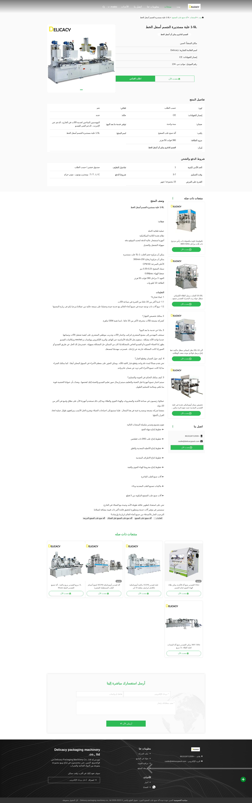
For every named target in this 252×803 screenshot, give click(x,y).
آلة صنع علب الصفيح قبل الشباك (119, 518)
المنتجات (193, 17)
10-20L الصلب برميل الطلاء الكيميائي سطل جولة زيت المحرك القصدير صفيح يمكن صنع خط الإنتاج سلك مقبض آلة (188, 298)
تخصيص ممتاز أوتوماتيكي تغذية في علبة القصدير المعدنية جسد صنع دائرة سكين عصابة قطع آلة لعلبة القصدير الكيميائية (187, 408)
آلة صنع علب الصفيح (180, 17)
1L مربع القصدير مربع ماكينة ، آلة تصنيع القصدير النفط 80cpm (66, 586)
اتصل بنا (138, 6)
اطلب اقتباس (135, 78)
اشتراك (91, 780)
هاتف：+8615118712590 (190, 756)
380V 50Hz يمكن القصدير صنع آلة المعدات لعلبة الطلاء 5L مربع (183, 646)
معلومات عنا (153, 6)
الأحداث (125, 6)
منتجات (167, 6)
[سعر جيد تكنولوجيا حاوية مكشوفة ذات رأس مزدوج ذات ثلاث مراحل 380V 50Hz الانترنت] (186, 220)
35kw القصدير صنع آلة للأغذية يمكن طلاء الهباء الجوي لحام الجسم (183, 586)
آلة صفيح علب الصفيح (143, 518)
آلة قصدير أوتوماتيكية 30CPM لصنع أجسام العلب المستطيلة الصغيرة (104, 586)
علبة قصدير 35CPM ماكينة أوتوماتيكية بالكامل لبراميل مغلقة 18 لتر (144, 586)
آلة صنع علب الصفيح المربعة (94, 518)
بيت (178, 6)
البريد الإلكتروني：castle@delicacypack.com (183, 761)
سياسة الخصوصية (180, 800)
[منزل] (194, 7)
